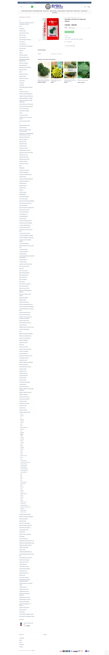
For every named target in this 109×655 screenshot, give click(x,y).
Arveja (21, 425)
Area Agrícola (54, 12)
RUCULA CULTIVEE (23, 346)
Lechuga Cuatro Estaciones (24, 225)
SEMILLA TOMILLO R (23, 394)
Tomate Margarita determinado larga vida (26, 555)
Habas (21, 453)
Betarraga (22, 432)
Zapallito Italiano (23, 510)
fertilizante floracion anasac (24, 150)
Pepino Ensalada (23, 482)
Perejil (21, 485)
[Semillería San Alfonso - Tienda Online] (54, 6)
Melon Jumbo (22, 281)
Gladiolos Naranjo (23, 185)
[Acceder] (85, 6)
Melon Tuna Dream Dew (24, 288)
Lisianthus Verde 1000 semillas (25, 264)
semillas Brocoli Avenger (24, 403)
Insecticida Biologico (23, 205)
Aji (20, 417)
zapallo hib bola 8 (22, 609)
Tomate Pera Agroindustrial (25, 506)
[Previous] (38, 73)
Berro (21, 430)
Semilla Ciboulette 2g (23, 364)
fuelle (20, 165)
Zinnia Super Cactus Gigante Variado (26, 616)
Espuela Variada (22, 141)
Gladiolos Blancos (23, 183)
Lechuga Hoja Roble (24, 470)
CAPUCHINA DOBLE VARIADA (25, 87)
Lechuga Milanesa (23, 472)
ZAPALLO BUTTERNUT (24, 601)
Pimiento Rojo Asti (23, 324)
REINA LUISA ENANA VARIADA (26, 333)
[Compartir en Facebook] (66, 46)
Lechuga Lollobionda (23, 251)
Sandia (21, 500)
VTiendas (33, 650)
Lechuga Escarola (23, 463)
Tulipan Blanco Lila (23, 570)
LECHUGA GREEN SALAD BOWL (26, 237)
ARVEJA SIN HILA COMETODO (25, 46)
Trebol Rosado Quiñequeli (24, 568)
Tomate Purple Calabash (24, 559)
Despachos (21, 644)
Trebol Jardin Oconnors (24, 566)
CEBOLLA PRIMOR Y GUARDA (25, 98)
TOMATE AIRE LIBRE (23, 547)
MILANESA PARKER (23, 297)
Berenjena (22, 429)
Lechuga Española (23, 465)
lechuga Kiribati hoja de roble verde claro (26, 246)
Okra (21, 480)
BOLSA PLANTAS (23, 69)
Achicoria (22, 415)
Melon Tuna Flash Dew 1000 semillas (25, 295)
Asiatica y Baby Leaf (24, 427)
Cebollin (21, 437)
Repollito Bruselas (23, 493)
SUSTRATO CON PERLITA (25, 527)
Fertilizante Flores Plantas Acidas (26, 152)
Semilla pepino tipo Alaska (24, 382)
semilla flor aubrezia (23, 373)
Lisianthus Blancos (23, 259)
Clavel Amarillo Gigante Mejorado (26, 106)
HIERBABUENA (22, 194)
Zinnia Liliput (22, 612)
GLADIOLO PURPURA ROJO (25, 174)
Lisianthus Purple (22, 261)
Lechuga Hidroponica (24, 468)
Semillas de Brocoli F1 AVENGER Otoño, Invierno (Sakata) (44, 81)
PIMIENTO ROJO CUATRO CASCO (26, 327)
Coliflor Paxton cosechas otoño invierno (25, 118)
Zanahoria (22, 508)
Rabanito (22, 490)
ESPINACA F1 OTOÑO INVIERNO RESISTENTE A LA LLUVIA (26, 134)
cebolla (20, 89)
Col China (22, 442)
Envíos (20, 642)
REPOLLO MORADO (23, 340)
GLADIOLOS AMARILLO (24, 181)
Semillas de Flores (23, 405)
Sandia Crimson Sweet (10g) (25, 349)
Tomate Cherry (23, 503)
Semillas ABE (69, 41)
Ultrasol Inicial (22, 575)
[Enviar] (32, 7)
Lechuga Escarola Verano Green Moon (25, 230)
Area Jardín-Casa (22, 44)
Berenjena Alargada (23, 55)
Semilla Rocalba (22, 384)
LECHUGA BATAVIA (23, 216)
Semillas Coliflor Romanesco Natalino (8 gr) (56, 81)
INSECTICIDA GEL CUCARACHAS (26, 207)
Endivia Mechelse (23, 127)
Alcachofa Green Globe (24, 33)
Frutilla (21, 452)
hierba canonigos (22, 192)
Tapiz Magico (22, 536)
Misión (20, 640)
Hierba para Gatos (23, 455)
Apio (21, 424)
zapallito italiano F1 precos (24, 597)
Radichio (22, 492)
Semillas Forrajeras (23, 410)
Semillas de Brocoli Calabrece (83, 80)
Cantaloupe (21, 85)
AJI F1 (20, 26)
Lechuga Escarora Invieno (24, 233)
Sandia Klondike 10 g (23, 353)
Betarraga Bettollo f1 (23, 65)
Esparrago (22, 447)
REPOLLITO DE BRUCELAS (25, 335)
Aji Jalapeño (21, 28)
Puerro (21, 488)
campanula (21, 82)
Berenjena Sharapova (23, 63)
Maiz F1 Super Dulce (23, 270)
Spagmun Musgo (22, 521)
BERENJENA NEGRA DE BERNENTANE (24, 60)
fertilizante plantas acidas (24, 159)
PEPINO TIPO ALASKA (24, 302)
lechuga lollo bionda (23, 249)
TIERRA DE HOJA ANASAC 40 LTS (26, 540)
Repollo (21, 495)
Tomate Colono (22, 549)
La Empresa (21, 638)
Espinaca (22, 448)
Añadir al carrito (69, 31)
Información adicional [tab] (42, 50)
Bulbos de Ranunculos (23, 78)
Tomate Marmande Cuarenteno (25, 557)
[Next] (89, 73)
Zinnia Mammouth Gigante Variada (26, 614)
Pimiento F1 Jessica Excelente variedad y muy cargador (25, 317)
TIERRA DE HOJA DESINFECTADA (26, 543)
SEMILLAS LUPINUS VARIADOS (26, 516)
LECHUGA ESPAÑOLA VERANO (26, 235)
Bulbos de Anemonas (23, 74)
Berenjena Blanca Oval (24, 57)
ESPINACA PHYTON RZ (24, 137)
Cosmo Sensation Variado (24, 121)
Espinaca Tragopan (23, 139)
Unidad (66, 27)
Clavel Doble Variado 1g (24, 110)
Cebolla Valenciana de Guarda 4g (26, 104)
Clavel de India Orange (24, 108)
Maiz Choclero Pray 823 (24, 266)
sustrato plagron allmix (23, 529)
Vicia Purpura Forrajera (24, 577)
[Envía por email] (70, 46)
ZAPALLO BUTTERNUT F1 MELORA (25, 604)
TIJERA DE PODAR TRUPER (25, 545)
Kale (21, 458)
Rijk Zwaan (21, 344)
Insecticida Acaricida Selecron (25, 203)
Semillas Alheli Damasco (24, 396)
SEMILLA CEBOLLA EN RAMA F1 (26, 362)
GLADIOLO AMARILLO (24, 172)
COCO (20, 113)
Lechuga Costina (22, 218)
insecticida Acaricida (23, 198)
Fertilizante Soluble (23, 161)
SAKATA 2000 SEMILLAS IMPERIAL (77, 39)
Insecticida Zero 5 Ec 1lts (24, 209)
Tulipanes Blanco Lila (23, 573)
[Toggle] (33, 42)
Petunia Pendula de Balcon (24, 312)
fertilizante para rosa (23, 154)
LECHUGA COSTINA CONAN (25, 220)
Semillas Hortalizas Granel (24, 412)
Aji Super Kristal (22, 30)
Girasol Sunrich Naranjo (24, 170)
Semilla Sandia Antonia (24, 386)
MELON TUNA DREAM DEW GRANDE (25, 291)
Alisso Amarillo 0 (22, 37)
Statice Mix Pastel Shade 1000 (25, 525)
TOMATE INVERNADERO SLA (25, 551)
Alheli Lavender (22, 35)
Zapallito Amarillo (22, 587)
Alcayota (21, 422)
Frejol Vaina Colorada (23, 163)
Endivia (21, 445)
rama (20, 331)
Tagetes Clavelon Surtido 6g (25, 534)
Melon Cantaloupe (23, 279)
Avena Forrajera (22, 48)
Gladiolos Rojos (22, 187)
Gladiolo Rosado (22, 176)
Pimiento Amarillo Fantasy (24, 314)
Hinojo (21, 457)
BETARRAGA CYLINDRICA (25, 67)
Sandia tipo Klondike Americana (25, 355)
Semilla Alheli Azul (23, 360)
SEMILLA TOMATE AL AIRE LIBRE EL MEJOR (26, 389)
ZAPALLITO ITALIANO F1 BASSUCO (24, 594)
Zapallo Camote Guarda (24, 607)
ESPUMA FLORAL (23, 143)
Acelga (21, 414)
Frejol (21, 450)
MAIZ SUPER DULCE (23, 275)
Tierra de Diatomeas (23, 538)
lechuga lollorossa (23, 253)
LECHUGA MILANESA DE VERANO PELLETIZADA (26, 257)
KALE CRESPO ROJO (24, 212)
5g (19, 20)
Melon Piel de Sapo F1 (24, 286)
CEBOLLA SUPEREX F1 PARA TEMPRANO (25, 101)
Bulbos (20, 71)
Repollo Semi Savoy (23, 342)
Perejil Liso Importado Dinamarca (26, 304)
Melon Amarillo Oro (23, 277)
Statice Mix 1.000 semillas (24, 523)
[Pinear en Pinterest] (72, 46)
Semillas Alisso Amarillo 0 (24, 399)
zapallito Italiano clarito (24, 591)
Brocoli (79, 17)
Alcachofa (22, 420)
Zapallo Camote (23, 511)
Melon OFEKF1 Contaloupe (25, 283)
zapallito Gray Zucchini (24, 589)
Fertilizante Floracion (23, 148)
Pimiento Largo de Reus (24, 320)
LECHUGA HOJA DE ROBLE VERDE (25, 240)
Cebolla (21, 435)
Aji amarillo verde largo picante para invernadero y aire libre (26, 23)
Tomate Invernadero (24, 505)
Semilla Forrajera (22, 377)
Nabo (21, 478)
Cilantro (21, 440)
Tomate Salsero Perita (23, 562)
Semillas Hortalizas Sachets (25, 514)
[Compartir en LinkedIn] (74, 46)
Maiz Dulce (21, 268)
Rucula (21, 498)
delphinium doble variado (24, 125)
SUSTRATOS (22, 532)
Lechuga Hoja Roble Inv (24, 243)
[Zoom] (39, 40)
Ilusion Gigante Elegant (24, 196)
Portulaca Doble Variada (24, 329)
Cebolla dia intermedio (23, 91)
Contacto (21, 646)
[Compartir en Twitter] (68, 46)
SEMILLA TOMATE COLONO (25, 392)
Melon (21, 477)
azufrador (21, 50)
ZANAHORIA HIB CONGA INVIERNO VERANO (24, 580)
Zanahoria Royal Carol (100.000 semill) (25, 584)
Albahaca (22, 419)
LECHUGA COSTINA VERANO (25, 223)
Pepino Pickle (22, 483)
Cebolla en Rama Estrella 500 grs (26, 96)
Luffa (21, 473)
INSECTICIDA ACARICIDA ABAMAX (26, 201)
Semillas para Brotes (23, 518)
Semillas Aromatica (23, 401)
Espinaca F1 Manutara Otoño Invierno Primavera (25, 130)
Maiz (21, 475)
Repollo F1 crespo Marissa (24, 338)
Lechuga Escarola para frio (24, 227)
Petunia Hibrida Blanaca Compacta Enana (26, 309)
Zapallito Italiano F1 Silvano (25, 599)
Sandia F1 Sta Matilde (23, 351)
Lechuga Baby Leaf (23, 214)
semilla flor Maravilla (23, 375)
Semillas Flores (22, 407)
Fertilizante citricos (23, 145)
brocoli (69, 39)
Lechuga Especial (23, 467)
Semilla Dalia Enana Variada (25, 366)
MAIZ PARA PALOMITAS (24, 272)
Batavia (20, 52)
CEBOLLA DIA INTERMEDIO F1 (25, 93)
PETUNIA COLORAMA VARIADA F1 (26, 306)
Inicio (65, 17)
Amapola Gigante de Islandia (25, 39)
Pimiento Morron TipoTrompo (25, 322)
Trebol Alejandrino (23, 564)
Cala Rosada (22, 80)
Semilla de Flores (22, 371)
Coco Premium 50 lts (23, 115)
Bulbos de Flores (22, 76)
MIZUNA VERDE (22, 300)
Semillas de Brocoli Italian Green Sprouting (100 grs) (70, 81)
